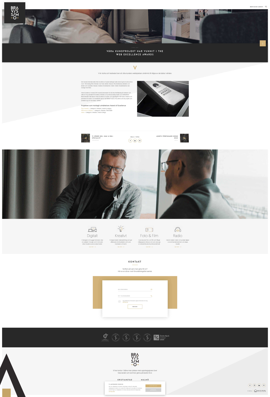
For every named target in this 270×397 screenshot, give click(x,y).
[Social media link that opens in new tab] (250, 385)
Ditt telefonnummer (124, 295)
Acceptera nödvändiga (153, 390)
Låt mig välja (112, 391)
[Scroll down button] (263, 43)
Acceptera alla (153, 385)
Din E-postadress (123, 289)
